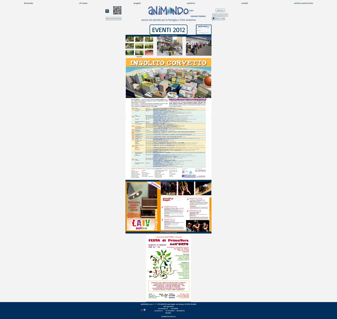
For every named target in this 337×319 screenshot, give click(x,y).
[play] (178, 54)
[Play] (107, 11)
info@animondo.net (168, 316)
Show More (139, 56)
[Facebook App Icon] (144, 310)
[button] (168, 36)
